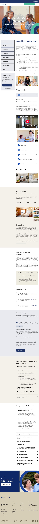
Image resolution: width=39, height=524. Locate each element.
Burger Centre (3, 513)
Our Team (22, 505)
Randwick (19, 202)
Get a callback (7, 85)
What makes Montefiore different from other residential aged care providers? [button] (25, 410)
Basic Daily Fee (20, 272)
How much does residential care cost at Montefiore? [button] (24, 438)
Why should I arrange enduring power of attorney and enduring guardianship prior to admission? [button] (26, 448)
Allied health (23, 145)
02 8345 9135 (9, 88)
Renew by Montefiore (4, 515)
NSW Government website (28, 384)
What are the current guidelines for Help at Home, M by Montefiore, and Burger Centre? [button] (26, 392)
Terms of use (15, 521)
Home (2, 9)
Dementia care (23, 150)
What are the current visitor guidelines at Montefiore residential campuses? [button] (24, 388)
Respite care (23, 154)
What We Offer (6, 45)
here (34, 73)
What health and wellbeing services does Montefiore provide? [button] (24, 464)
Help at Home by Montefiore (4, 508)
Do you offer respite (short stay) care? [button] (24, 441)
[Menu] (37, 4)
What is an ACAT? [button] (20, 444)
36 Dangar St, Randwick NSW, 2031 (33, 505)
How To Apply (5, 61)
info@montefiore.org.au (32, 379)
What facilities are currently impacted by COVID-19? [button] (26, 367)
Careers (21, 508)
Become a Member (14, 512)
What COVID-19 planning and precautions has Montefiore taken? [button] (26, 396)
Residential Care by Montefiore (4, 505)
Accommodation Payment (29, 272)
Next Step (20, 350)
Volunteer (14, 509)
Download (34, 294)
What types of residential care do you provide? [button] (25, 434)
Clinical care (23, 95)
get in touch (5, 484)
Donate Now (29, 4)
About (4, 41)
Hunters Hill (28, 202)
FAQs (4, 69)
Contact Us (26, 521)
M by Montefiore (4, 511)
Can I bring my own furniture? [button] (22, 457)
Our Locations (5, 53)
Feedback (22, 510)
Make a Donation (14, 506)
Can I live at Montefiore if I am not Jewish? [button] (25, 460)
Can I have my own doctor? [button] (22, 451)
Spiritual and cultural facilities (27, 159)
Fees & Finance (6, 57)
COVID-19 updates (6, 65)
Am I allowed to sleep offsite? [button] (22, 454)
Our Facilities (5, 49)
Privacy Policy (20, 521)
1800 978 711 (36, 1)
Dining (21, 163)
